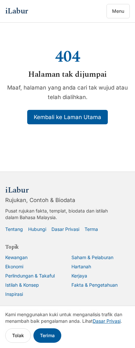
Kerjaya (79, 275)
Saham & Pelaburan (92, 257)
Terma (91, 229)
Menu (118, 11)
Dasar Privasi (65, 229)
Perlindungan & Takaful (30, 275)
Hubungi (37, 229)
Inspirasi (14, 294)
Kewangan (16, 257)
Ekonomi (14, 266)
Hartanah (81, 266)
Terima (47, 335)
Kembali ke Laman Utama (67, 117)
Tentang (14, 229)
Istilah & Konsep (22, 285)
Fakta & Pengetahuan (94, 285)
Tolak (18, 335)
